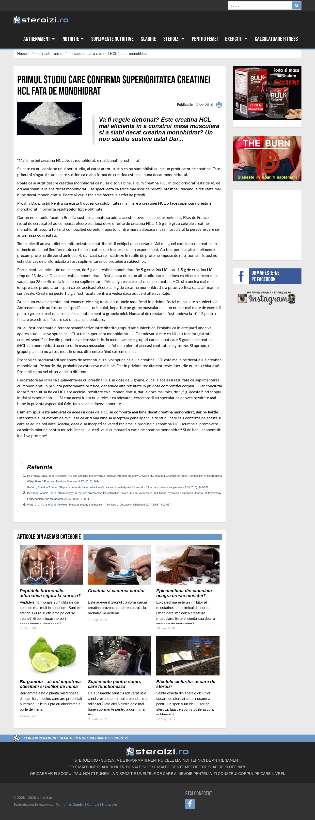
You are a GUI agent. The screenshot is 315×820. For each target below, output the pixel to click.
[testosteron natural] (267, 93)
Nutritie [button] (71, 39)
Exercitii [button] (234, 39)
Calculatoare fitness (276, 39)
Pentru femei (205, 39)
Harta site (109, 804)
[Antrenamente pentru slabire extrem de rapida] (267, 158)
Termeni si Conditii (70, 804)
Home (22, 54)
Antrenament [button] (37, 39)
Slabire (148, 39)
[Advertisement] (46, 448)
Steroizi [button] (172, 39)
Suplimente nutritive (112, 39)
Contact (93, 804)
